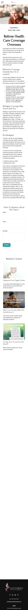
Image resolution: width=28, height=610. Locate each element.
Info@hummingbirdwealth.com (14, 601)
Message (5, 231)
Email (4, 222)
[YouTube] (15, 595)
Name (4, 212)
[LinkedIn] (13, 595)
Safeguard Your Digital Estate (14, 280)
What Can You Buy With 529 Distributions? (13, 311)
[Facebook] (10, 595)
